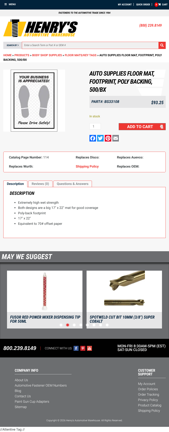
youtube (89, 348)
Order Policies (148, 389)
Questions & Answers (72, 184)
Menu (12, 4)
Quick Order (143, 4)
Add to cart (140, 126)
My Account (125, 4)
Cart (162, 4)
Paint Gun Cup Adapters (32, 401)
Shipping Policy (149, 411)
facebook (76, 348)
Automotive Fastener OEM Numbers (41, 385)
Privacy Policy (148, 400)
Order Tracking (148, 394)
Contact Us (23, 396)
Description (15, 184)
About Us (21, 380)
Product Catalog (149, 405)
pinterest (82, 348)
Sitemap (21, 407)
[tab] (15, 184)
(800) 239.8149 (150, 25)
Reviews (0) (40, 184)
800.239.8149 (19, 348)
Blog (18, 391)
